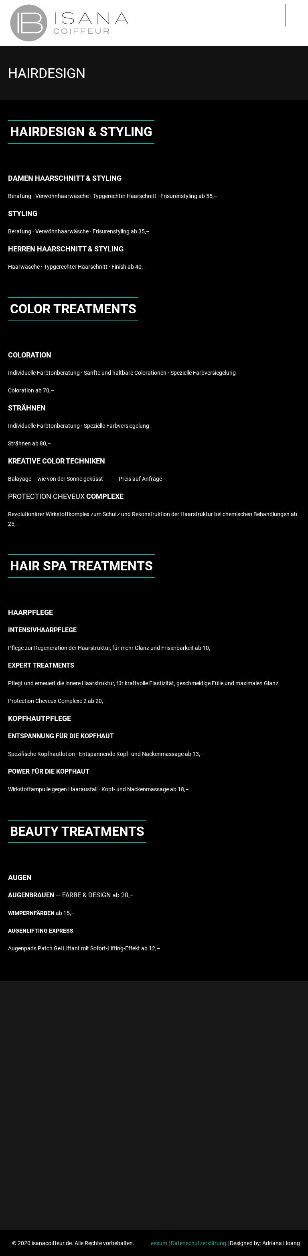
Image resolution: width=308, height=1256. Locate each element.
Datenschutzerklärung (198, 1243)
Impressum (153, 1243)
